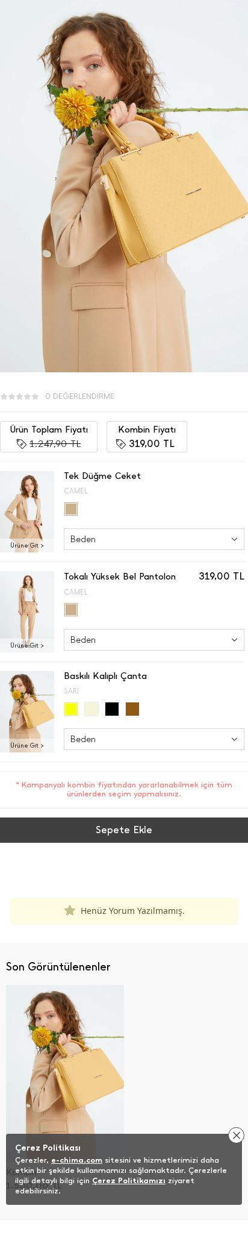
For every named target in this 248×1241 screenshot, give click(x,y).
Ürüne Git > (27, 545)
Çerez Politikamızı (129, 1180)
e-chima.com (76, 1159)
